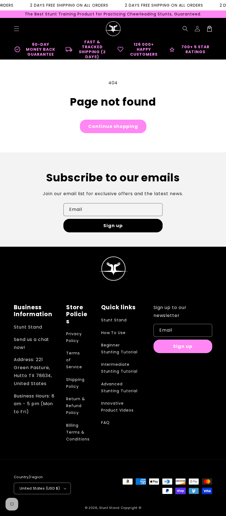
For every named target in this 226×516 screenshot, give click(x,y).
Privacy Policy (74, 337)
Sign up (113, 225)
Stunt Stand (114, 320)
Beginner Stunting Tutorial (119, 348)
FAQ (105, 422)
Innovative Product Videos (117, 407)
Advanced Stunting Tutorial (119, 387)
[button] (185, 29)
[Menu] (16, 29)
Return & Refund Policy (75, 405)
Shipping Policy (75, 383)
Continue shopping (113, 126)
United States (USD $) (40, 488)
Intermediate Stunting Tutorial (119, 368)
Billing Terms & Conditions (78, 432)
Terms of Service (74, 360)
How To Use (113, 332)
